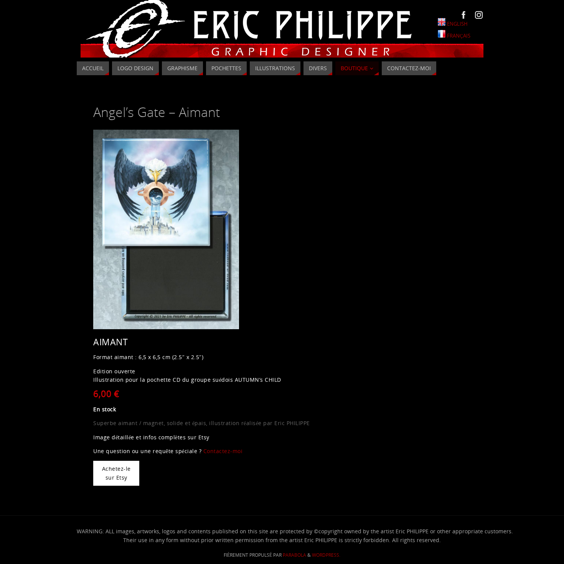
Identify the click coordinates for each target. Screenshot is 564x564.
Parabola (294, 555)
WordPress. (326, 555)
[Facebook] (463, 14)
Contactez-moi (223, 451)
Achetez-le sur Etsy (116, 473)
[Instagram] (478, 14)
